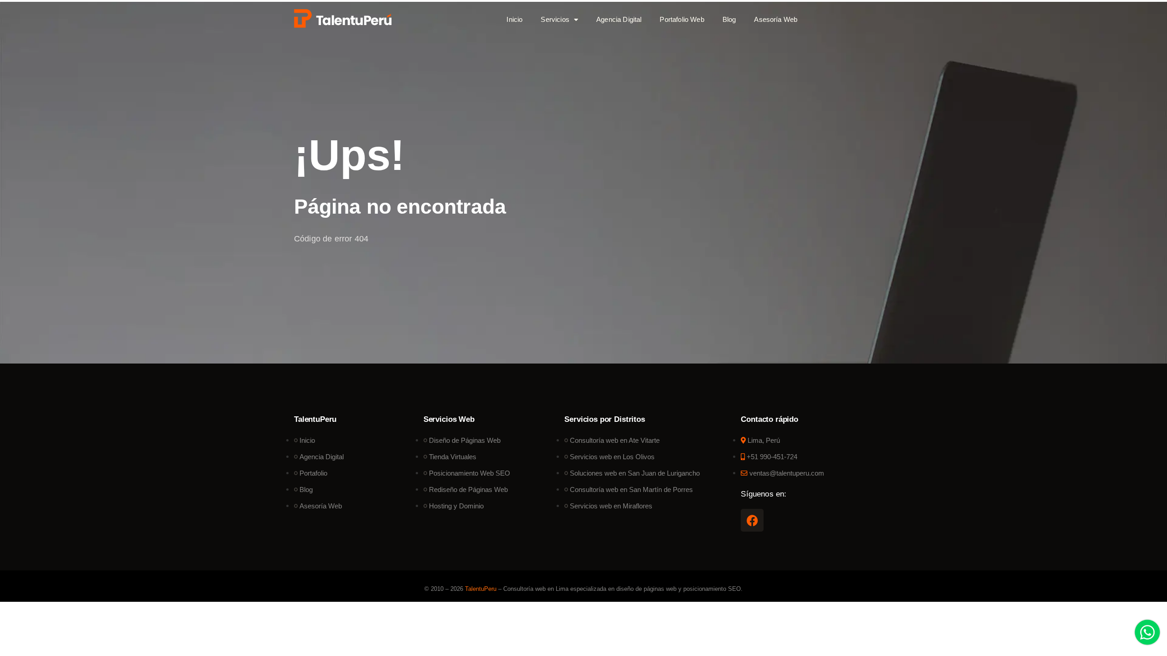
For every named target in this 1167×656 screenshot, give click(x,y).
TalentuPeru (480, 588)
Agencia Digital (618, 19)
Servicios (555, 19)
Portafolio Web (682, 19)
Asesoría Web (775, 19)
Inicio (514, 19)
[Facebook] (752, 520)
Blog (729, 19)
